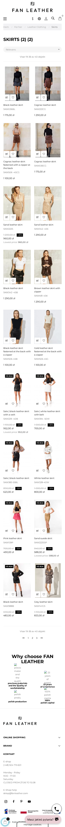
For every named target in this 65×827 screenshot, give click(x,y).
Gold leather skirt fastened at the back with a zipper (48, 351)
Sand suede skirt (43, 538)
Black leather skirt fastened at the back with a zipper (17, 351)
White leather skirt (44, 478)
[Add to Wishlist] (13, 97)
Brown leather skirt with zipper (47, 290)
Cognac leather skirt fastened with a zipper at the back (16, 164)
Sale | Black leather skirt (16, 478)
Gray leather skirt (43, 602)
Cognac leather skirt (45, 105)
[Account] (46, 18)
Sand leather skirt (12, 224)
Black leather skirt (13, 105)
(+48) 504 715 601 (12, 765)
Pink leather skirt (12, 538)
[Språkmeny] (39, 18)
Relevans (33, 49)
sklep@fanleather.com (15, 793)
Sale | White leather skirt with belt (47, 413)
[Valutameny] (32, 18)
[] (7, 97)
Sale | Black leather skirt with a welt (16, 413)
